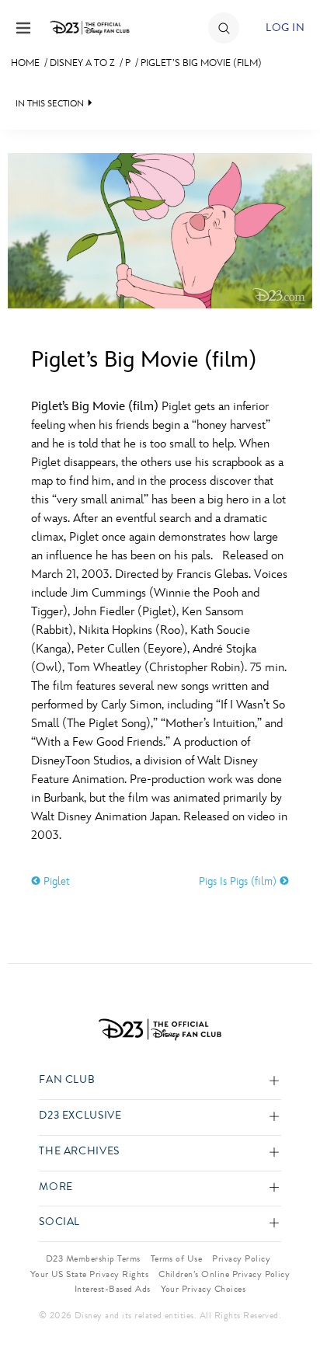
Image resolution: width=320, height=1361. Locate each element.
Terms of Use (177, 1258)
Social (59, 1222)
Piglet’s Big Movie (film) (201, 63)
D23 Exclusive (80, 1116)
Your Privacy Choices (203, 1289)
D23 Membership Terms (93, 1258)
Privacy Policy (241, 1258)
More (56, 1187)
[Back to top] (290, 1309)
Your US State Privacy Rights (89, 1274)
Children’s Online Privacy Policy (224, 1274)
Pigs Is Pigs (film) (239, 881)
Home (25, 63)
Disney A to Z (82, 63)
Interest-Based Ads (113, 1289)
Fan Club (67, 1080)
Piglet (55, 881)
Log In (285, 27)
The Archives (79, 1151)
